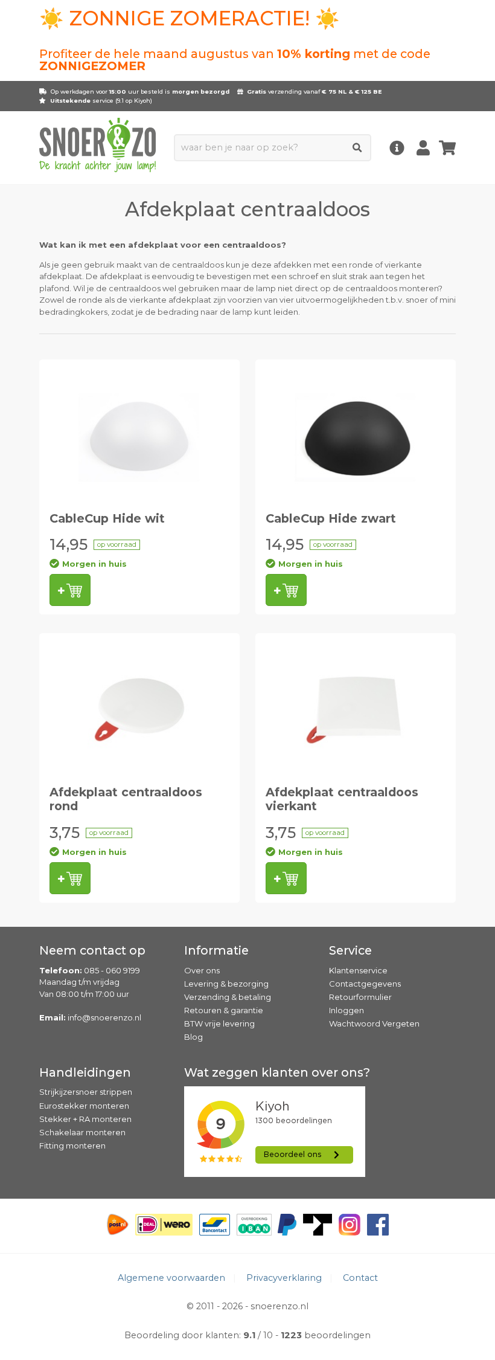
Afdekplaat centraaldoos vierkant (342, 799)
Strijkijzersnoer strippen (85, 1092)
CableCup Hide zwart (331, 518)
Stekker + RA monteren (85, 1119)
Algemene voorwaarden (171, 1277)
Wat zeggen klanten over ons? (277, 1072)
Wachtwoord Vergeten (374, 1023)
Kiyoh (142, 100)
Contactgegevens (365, 983)
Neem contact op (92, 950)
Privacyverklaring (284, 1277)
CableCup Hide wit (107, 518)
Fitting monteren (72, 1145)
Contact (360, 1277)
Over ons (202, 970)
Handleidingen (85, 1072)
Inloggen (346, 1010)
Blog (193, 1037)
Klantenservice (358, 970)
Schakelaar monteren (82, 1132)
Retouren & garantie (223, 1010)
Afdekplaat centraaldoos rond (126, 799)
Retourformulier (360, 997)
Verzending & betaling (227, 997)
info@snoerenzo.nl (104, 1017)
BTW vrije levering (219, 1023)
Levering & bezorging (226, 983)
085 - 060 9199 (112, 970)
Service (350, 950)
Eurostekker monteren (84, 1105)
